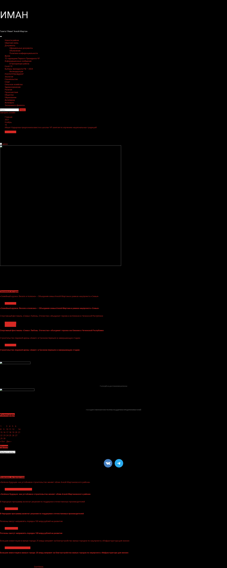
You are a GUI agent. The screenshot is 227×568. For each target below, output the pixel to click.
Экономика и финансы (15, 105)
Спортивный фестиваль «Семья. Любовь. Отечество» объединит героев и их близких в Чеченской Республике (51, 316)
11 (10, 429)
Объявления (14, 51)
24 (7, 435)
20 (16, 432)
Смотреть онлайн (7, 112)
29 (1, 438)
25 (10, 435)
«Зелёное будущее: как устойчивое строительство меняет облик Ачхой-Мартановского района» (45, 482)
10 (7, 429)
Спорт (7, 82)
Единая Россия (11, 508)
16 (4, 432)
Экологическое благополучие (18, 489)
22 (1, 435)
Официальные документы (21, 48)
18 (10, 432)
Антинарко (9, 103)
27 (16, 435)
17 (7, 432)
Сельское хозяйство (14, 84)
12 (13, 429)
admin (5, 144)
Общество (9, 95)
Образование (10, 97)
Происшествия (11, 92)
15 (1, 432)
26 (13, 435)
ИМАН (14, 15)
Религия (8, 90)
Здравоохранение (13, 87)
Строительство (11, 79)
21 (19, 432)
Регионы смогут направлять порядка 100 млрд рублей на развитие (31, 521)
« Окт (2, 441)
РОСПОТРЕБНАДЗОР (14, 74)
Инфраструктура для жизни (17, 548)
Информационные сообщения (18, 61)
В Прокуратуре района (19, 64)
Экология (9, 77)
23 (4, 435)
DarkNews (38, 566)
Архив (7, 56)
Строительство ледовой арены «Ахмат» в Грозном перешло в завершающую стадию (40, 338)
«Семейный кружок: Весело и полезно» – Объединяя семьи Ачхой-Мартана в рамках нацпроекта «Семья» (49, 296)
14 (19, 429)
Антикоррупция (16, 71)
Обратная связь (11, 43)
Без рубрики (10, 132)
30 (4, 438)
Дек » (8, 441)
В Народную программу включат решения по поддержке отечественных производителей (42, 501)
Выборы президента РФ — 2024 (19, 69)
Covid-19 (8, 66)
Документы (10, 45)
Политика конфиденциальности (23, 53)
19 (13, 432)
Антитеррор (10, 100)
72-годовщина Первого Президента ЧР (22, 58)
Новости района (12, 40)
